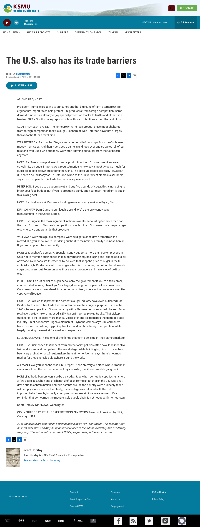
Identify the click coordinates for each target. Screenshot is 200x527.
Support (62, 32)
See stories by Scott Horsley (41, 460)
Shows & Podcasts (38, 32)
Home (6, 32)
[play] (7, 22)
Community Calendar (88, 32)
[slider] (21, 22)
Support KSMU (77, 506)
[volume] (16, 22)
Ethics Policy (158, 499)
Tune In (113, 32)
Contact (74, 492)
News (16, 32)
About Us (115, 499)
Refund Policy (159, 492)
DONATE (188, 8)
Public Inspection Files (80, 499)
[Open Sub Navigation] (22, 32)
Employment (117, 506)
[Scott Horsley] (13, 457)
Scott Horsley (23, 73)
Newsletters (133, 32)
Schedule (115, 492)
